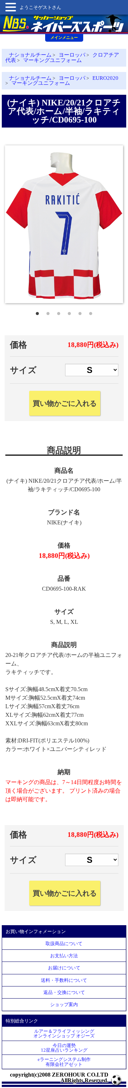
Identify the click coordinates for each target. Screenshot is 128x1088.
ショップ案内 (64, 1004)
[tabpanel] (64, 224)
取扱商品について (64, 943)
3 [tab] (58, 312)
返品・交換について (64, 992)
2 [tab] (48, 312)
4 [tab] (69, 312)
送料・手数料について (64, 980)
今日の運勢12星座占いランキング (64, 1048)
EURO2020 (105, 78)
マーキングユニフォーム (52, 60)
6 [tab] (90, 312)
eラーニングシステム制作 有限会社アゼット (64, 1062)
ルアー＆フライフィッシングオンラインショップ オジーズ (64, 1033)
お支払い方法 (64, 955)
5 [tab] (80, 312)
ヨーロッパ (72, 55)
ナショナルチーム (30, 55)
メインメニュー (64, 37)
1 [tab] (37, 312)
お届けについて (64, 967)
